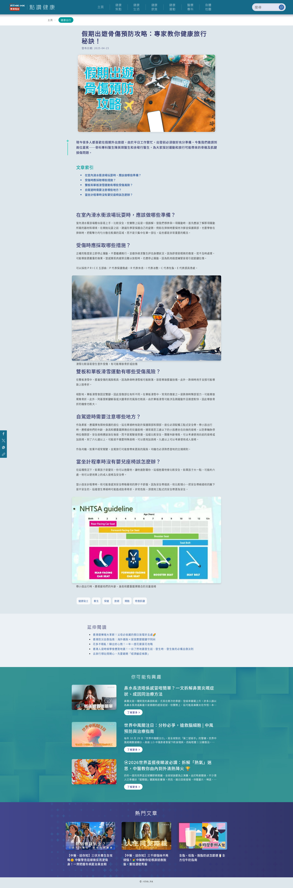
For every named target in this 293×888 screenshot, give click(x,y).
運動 (127, 601)
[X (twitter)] (3, 440)
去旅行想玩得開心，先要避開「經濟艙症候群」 (121, 653)
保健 (106, 601)
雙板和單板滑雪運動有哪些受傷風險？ (109, 185)
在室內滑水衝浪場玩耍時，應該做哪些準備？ (113, 175)
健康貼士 (83, 601)
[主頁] (41, 7)
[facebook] (3, 433)
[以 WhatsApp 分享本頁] (3, 447)
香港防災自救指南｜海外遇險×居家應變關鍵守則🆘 (124, 639)
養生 (96, 601)
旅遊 (116, 601)
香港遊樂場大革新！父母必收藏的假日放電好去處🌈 (124, 634)
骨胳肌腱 (140, 601)
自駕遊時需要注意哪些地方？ (103, 190)
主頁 (50, 20)
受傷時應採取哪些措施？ (100, 180)
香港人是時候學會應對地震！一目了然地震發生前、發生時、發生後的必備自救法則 (143, 649)
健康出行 (66, 20)
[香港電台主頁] (16, 7)
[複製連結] (3, 454)
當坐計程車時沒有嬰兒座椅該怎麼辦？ (109, 195)
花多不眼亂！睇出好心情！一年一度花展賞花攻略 (123, 644)
